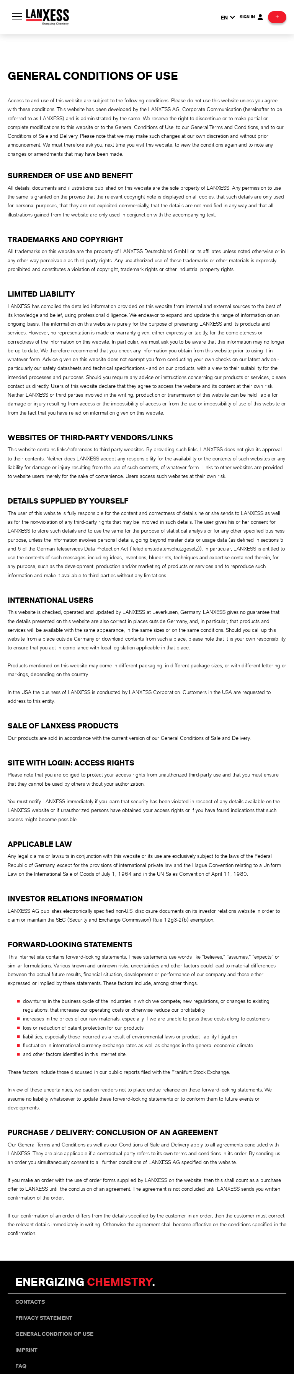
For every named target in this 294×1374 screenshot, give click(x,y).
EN (224, 17)
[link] (30, 1301)
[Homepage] (47, 16)
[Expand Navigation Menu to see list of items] (17, 17)
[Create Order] (277, 17)
